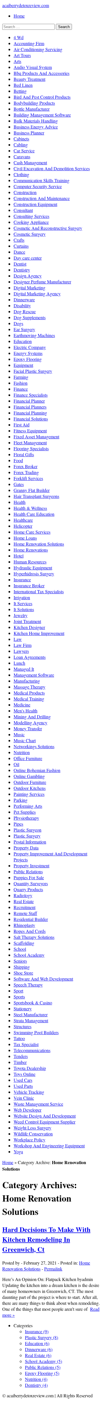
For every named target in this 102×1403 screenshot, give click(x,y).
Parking (20, 800)
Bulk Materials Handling (36, 121)
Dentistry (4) (36, 1385)
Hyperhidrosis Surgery (34, 574)
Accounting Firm (29, 43)
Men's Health (25, 711)
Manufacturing (27, 681)
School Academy (29, 955)
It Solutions (24, 609)
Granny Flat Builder (32, 490)
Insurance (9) (36, 1331)
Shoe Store (23, 973)
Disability (22, 305)
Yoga (18, 1151)
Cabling (21, 145)
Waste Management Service (38, 1104)
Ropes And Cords (30, 931)
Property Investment (31, 865)
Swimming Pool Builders (36, 1032)
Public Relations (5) (42, 1367)
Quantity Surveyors (31, 883)
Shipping (22, 967)
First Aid (21, 425)
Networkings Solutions (34, 746)
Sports (19, 997)
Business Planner (29, 133)
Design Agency (28, 276)
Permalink (53, 1269)
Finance (21, 389)
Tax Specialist (26, 1044)
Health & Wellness (30, 508)
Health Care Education (34, 514)
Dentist (20, 264)
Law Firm (22, 645)
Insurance (22, 579)
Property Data (26, 848)
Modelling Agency (30, 722)
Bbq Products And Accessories (41, 73)
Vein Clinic (24, 1098)
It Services (23, 603)
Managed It (24, 669)
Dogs (18, 323)
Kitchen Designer (29, 627)
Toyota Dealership (30, 1068)
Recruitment (24, 907)
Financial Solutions (31, 419)
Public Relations (28, 871)
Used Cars (23, 1080)
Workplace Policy (29, 1140)
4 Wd (19, 37)
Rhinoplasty (24, 925)
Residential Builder (31, 919)
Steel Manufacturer (31, 1014)
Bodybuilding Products (34, 103)
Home (19, 16)
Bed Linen (23, 85)
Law (18, 639)
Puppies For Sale (29, 877)
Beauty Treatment (29, 79)
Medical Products (29, 693)
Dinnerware (24, 299)
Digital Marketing (29, 288)
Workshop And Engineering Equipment (49, 1146)
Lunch (19, 663)
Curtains (21, 246)
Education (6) (37, 1343)
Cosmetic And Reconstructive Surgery (48, 228)
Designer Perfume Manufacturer (42, 282)
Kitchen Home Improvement (39, 633)
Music (19, 734)
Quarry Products (28, 889)
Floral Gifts (24, 454)
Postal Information (30, 842)
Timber (20, 1062)
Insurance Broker (29, 585)
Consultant (23, 210)
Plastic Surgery (27, 836)
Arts (17, 61)
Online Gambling (29, 776)
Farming (21, 377)
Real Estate (24, 901)
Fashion (20, 383)
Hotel (19, 556)
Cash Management (30, 162)
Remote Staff (25, 913)
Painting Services (29, 794)
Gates (19, 484)
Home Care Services (32, 532)
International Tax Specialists (39, 591)
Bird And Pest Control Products (42, 97)
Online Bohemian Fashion (37, 770)
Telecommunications (32, 1050)
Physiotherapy (26, 818)
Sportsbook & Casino (33, 1003)
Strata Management (31, 1020)
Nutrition (22, 752)
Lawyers (21, 651)
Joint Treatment (27, 621)
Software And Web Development (43, 979)
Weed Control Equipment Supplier (44, 1122)
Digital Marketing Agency (37, 293)
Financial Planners (30, 407)
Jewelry (20, 615)
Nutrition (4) (36, 1379)
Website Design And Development (45, 1116)
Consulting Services (31, 216)
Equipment (23, 365)
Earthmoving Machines (34, 335)
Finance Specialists (31, 395)
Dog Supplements (30, 317)
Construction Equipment (35, 204)
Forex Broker (25, 466)
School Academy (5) (43, 1361)
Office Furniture (28, 758)
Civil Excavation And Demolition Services (52, 168)
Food (18, 460)
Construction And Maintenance (42, 198)
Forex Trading (26, 472)
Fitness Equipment (30, 431)
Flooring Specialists (31, 448)
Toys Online (24, 1074)
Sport (18, 991)
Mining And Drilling (32, 717)
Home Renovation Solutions (39, 544)
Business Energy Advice (36, 127)
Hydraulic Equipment (33, 568)
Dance (19, 252)
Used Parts (23, 1086)
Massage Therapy (29, 687)
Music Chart (25, 740)
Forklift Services (28, 478)
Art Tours (22, 55)
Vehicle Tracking (29, 1092)
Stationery (23, 1008)
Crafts (19, 240)
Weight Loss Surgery (32, 1128)
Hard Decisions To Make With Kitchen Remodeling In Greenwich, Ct (46, 1239)
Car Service (24, 150)
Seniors (20, 961)
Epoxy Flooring (28, 359)
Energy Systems (28, 353)
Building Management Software (42, 115)
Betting (20, 91)
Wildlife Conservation (33, 1134)
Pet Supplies (25, 812)
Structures (22, 1026)
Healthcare (23, 520)
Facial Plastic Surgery (33, 371)
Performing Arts (28, 806)
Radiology (23, 895)
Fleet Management (30, 442)
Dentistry (22, 270)
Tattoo (19, 1038)
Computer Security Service (38, 186)
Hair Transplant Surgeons (36, 496)
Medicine (22, 705)
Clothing (21, 174)
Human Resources (30, 562)
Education (23, 341)
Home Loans (25, 538)
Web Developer (27, 1110)
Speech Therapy (28, 985)
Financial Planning (30, 413)
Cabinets (21, 139)
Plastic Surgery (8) (41, 1337)
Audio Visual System (33, 67)
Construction (25, 192)
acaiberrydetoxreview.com (25, 5)
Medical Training (29, 699)
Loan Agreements (30, 657)
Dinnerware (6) (38, 1349)
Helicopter (23, 526)
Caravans (22, 156)
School (20, 949)
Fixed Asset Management (36, 436)
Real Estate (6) (38, 1355)
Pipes (18, 824)
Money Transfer (28, 728)
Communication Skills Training (41, 180)
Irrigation (22, 597)
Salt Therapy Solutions (34, 937)
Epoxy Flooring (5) (42, 1373)
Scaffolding (24, 943)
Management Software (34, 675)
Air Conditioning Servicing (38, 49)
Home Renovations (31, 550)
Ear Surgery (24, 329)
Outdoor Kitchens (30, 788)
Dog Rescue (25, 311)
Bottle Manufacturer (32, 109)
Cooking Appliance (31, 222)
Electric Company (30, 347)
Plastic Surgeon (27, 830)
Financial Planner (29, 401)
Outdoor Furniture (30, 782)
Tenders (21, 1056)
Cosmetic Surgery (30, 234)
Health (20, 502)
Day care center (28, 258)
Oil (16, 764)
